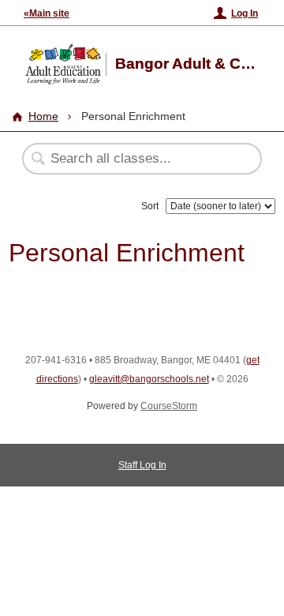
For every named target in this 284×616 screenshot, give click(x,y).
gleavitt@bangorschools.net (149, 379)
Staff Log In (142, 465)
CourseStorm (168, 405)
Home (43, 116)
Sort (150, 206)
